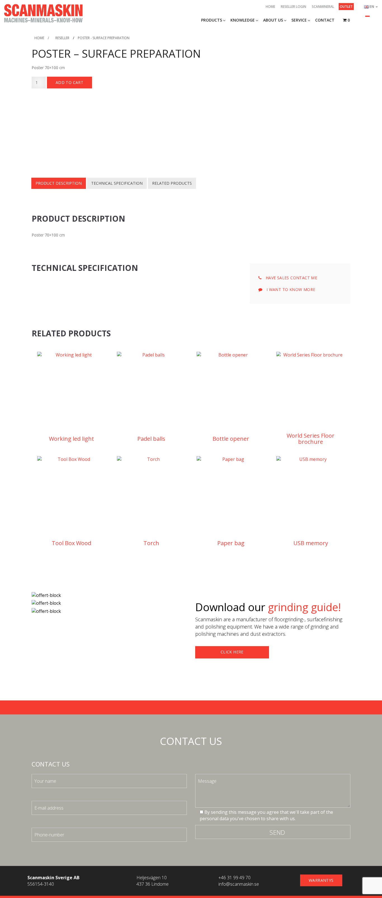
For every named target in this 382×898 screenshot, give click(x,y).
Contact (324, 20)
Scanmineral (323, 6)
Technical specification (117, 183)
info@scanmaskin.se (238, 884)
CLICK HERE (232, 652)
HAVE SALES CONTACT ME (290, 277)
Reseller (62, 38)
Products (211, 20)
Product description (59, 183)
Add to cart (69, 82)
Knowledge (242, 20)
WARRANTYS (321, 880)
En (372, 6)
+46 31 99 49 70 (234, 877)
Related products (172, 183)
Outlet (346, 6)
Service (299, 20)
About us (273, 20)
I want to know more (290, 289)
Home (270, 6)
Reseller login (293, 6)
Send (277, 832)
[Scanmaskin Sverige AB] (43, 13)
